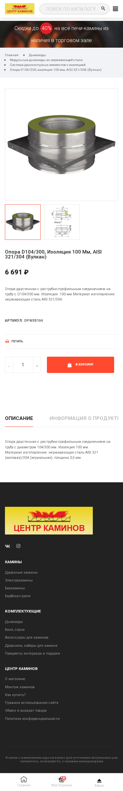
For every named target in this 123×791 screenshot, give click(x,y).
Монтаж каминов (20, 687)
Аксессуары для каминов (27, 637)
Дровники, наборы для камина (31, 646)
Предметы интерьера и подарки (32, 653)
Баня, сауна (15, 630)
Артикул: (14, 320)
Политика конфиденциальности (32, 719)
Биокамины (15, 588)
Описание (19, 418)
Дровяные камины (21, 572)
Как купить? (15, 695)
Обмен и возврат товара (26, 710)
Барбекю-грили (18, 596)
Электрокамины (19, 580)
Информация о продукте (85, 418)
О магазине (15, 679)
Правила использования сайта (31, 703)
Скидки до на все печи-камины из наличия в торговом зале (61, 34)
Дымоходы (14, 622)
